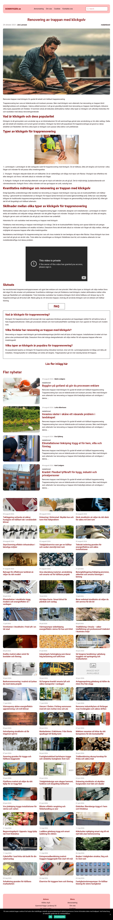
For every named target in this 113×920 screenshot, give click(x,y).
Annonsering (39, 9)
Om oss (49, 9)
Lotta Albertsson (60, 407)
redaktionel (105, 25)
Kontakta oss (67, 9)
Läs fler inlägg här (56, 363)
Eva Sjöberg (59, 436)
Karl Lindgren (59, 465)
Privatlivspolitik (59, 917)
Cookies (57, 9)
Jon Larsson (22, 25)
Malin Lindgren (60, 379)
